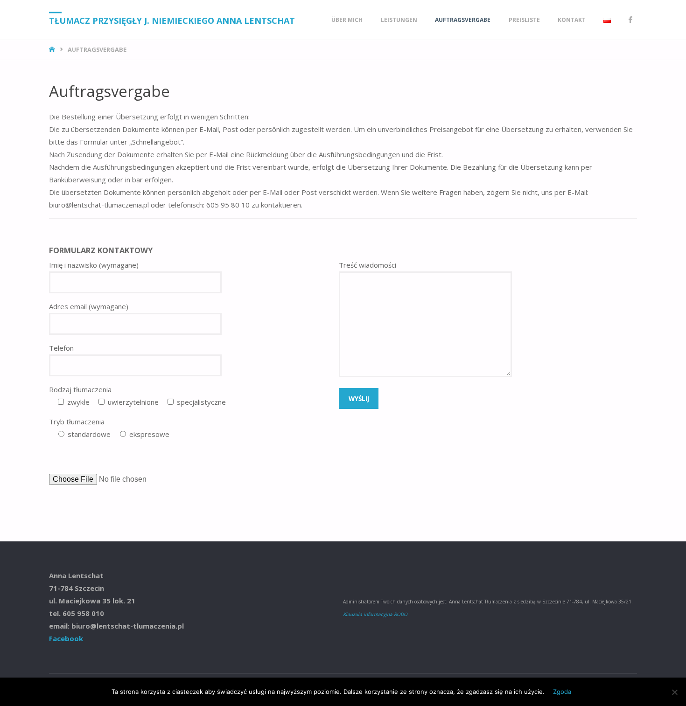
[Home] (53, 49)
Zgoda (562, 691)
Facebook (66, 638)
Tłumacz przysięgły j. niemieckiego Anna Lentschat (172, 20)
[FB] (630, 20)
